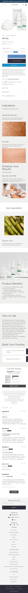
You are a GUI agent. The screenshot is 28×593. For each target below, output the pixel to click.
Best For (5, 88)
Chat (15, 519)
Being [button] (14, 394)
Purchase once (7, 48)
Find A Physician (13, 568)
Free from (5, 92)
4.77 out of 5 (17, 371)
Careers (14, 557)
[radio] (3, 48)
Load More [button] (14, 491)
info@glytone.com (15, 517)
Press (14, 559)
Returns (14, 537)
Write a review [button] (14, 386)
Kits (14, 574)
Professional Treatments (13, 554)
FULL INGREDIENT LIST (8, 95)
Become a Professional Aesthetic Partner (13, 566)
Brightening (13, 581)
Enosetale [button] (16, 397)
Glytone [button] (14, 402)
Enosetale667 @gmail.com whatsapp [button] (14, 400)
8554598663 (14, 514)
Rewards (14, 546)
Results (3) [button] (12, 392)
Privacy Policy (18, 586)
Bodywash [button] (21, 394)
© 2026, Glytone (14, 591)
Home (3, 35)
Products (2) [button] (8, 394)
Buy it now (14, 65)
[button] (8, 376)
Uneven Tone (14, 579)
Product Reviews (14, 561)
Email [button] (10, 397)
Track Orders (14, 534)
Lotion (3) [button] (5, 392)
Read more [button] (23, 423)
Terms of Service (14, 539)
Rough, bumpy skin (11, 35)
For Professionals (14, 564)
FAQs (14, 541)
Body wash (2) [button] (21, 392)
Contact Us (13, 544)
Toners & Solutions (13, 576)
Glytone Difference (13, 552)
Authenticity (19, 588)
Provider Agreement (10, 588)
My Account (14, 530)
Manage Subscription (14, 532)
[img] (5, 411)
